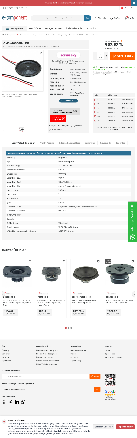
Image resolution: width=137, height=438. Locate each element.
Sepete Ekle (125, 56)
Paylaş (53, 126)
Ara (87, 18)
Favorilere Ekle (56, 130)
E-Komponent (10, 35)
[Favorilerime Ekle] (30, 261)
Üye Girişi (5, 350)
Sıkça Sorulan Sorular (113, 357)
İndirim (73, 354)
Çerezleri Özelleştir (103, 426)
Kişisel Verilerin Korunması (46, 364)
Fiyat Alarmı (78, 126)
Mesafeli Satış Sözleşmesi (46, 354)
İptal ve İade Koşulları (45, 357)
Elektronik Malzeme (78, 350)
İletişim (107, 350)
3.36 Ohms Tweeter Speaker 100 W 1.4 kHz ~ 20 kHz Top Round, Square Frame (17, 302)
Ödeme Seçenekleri (69, 143)
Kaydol (96, 376)
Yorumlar (90, 143)
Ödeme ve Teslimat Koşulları (47, 361)
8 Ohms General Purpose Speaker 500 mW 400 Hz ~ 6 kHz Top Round (72, 35)
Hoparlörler (37, 35)
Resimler (120, 143)
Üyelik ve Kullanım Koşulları (47, 350)
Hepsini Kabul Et (125, 426)
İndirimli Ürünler (74, 28)
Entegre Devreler (53, 28)
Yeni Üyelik (6, 354)
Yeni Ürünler (35, 28)
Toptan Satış (76, 361)
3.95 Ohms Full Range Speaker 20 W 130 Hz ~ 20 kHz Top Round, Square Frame (51, 302)
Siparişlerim (7, 361)
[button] (10, 3)
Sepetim (5, 357)
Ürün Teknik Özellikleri (23, 143)
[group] (22, 70)
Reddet (57, 431)
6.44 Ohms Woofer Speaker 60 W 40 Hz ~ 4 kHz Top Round (85, 301)
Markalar (91, 28)
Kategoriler (17, 28)
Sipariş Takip (110, 354)
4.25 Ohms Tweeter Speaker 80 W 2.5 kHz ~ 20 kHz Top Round (119, 301)
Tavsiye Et (65, 126)
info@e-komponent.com (17, 8)
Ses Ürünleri (24, 35)
